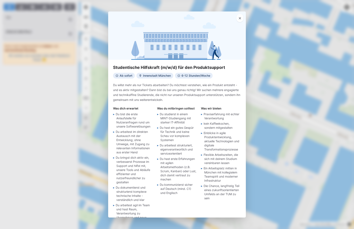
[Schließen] (239, 18)
